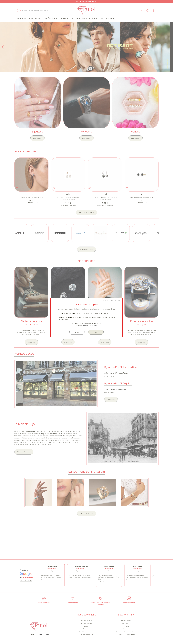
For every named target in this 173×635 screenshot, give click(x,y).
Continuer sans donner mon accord (110, 300)
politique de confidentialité (89, 325)
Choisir (77, 332)
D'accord (96, 332)
